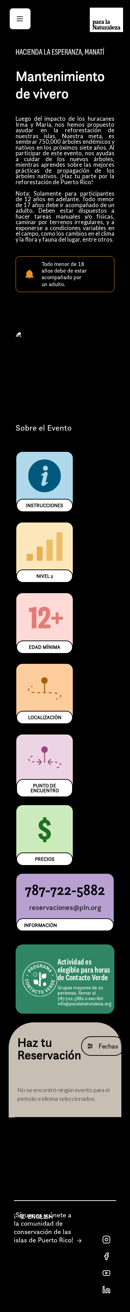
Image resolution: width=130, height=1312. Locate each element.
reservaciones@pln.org (65, 907)
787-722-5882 (65, 889)
